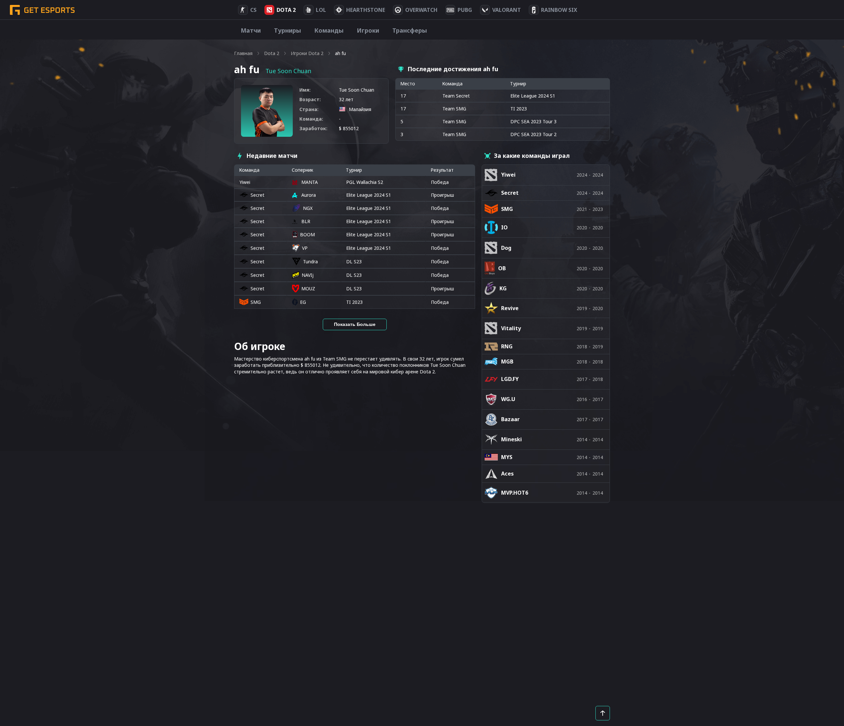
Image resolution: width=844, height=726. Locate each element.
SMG (256, 302)
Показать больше (355, 324)
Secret (257, 195)
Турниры (287, 30)
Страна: (308, 109)
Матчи (251, 30)
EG (303, 302)
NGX (308, 208)
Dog (506, 247)
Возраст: (310, 99)
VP (305, 248)
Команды (329, 30)
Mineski (511, 439)
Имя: (305, 90)
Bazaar (510, 419)
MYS (506, 457)
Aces (507, 473)
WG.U (508, 399)
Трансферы (409, 30)
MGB (507, 361)
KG (503, 288)
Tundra (310, 261)
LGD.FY (510, 379)
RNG (507, 346)
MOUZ (308, 288)
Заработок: (313, 128)
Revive (510, 308)
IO (504, 227)
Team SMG (454, 108)
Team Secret (456, 96)
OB (502, 268)
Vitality (511, 328)
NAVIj (308, 275)
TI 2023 (354, 302)
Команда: (311, 119)
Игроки (368, 30)
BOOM (307, 234)
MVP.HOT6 (514, 492)
